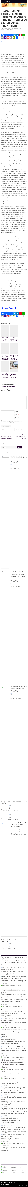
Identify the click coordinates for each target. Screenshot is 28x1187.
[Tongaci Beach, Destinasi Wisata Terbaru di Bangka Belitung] (6, 687)
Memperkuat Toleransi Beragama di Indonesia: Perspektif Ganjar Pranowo (6, 436)
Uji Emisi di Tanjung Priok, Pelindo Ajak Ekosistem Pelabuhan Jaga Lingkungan (14, 341)
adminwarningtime (6, 28)
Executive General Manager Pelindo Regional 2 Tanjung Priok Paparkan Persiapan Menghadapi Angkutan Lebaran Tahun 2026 (13, 1064)
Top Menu (6, 1)
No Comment (10, 29)
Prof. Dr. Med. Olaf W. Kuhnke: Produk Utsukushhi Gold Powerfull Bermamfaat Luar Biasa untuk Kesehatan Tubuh (14, 939)
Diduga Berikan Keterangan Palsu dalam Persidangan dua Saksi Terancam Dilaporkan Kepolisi (12, 1032)
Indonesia (3, 29)
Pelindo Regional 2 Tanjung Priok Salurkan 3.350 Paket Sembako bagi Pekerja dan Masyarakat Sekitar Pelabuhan (13, 1103)
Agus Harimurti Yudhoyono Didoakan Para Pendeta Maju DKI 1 (19, 457)
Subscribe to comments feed (8, 386)
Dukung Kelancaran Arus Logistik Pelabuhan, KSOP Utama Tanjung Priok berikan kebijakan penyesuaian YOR (14, 1001)
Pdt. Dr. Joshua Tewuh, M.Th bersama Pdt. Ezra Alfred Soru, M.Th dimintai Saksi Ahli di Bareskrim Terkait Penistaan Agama (18, 575)
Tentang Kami (6, 1184)
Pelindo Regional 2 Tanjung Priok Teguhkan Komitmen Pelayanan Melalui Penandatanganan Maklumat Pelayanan (13, 1013)
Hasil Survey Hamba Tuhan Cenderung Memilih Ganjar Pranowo (20, 436)
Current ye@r (19, 429)
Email (17, 414)
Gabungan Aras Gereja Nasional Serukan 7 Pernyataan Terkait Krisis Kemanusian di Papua (14, 359)
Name (17, 411)
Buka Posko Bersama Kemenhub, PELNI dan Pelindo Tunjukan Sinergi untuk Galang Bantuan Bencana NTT (14, 962)
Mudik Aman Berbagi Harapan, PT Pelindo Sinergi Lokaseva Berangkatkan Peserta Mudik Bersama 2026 (13, 1052)
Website (17, 417)
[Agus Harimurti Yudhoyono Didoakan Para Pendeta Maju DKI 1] (6, 457)
